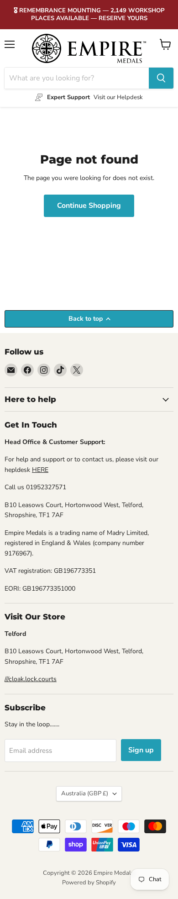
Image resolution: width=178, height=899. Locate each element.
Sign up (141, 750)
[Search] (161, 78)
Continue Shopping (89, 206)
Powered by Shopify (89, 882)
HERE (40, 469)
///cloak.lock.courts (31, 679)
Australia (84, 793)
